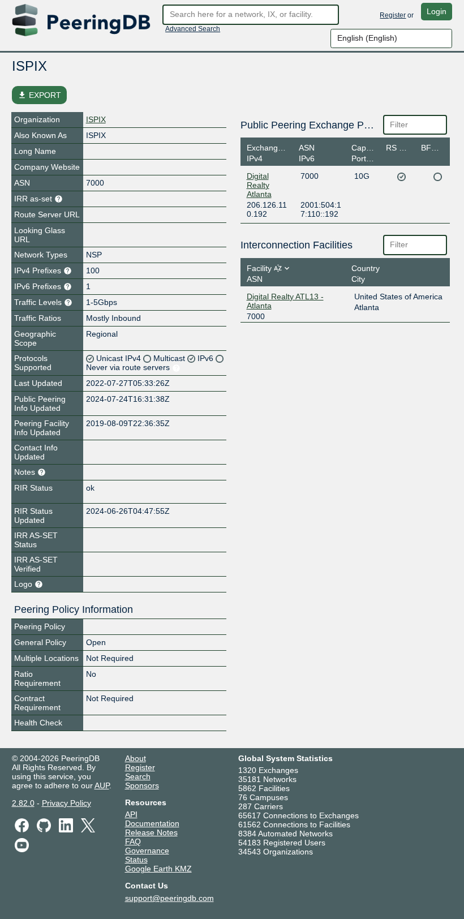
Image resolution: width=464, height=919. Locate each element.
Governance (147, 850)
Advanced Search (192, 29)
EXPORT (39, 95)
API (131, 814)
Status (136, 859)
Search (138, 776)
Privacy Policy (66, 803)
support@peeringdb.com (169, 898)
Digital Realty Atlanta (259, 185)
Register (393, 15)
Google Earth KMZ (158, 868)
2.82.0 (23, 803)
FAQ (133, 841)
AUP (101, 785)
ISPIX (96, 119)
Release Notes (151, 832)
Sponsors (142, 785)
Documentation (152, 823)
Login (436, 11)
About (135, 758)
